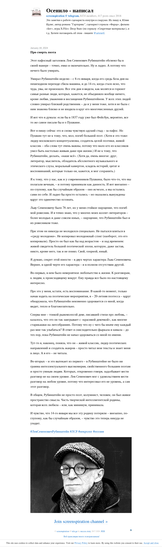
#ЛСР (74, 431)
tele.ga (74, 531)
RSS (103, 531)
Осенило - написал (69, 10)
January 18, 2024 (39, 48)
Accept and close (151, 542)
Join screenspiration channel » (81, 521)
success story (85, 531)
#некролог (85, 431)
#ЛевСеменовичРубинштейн (49, 431)
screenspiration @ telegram (62, 16)
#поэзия (98, 431)
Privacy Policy (81, 542)
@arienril (99, 33)
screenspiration (63, 531)
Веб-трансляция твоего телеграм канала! (82, 536)
